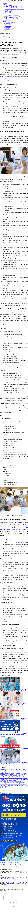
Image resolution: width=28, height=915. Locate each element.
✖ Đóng (24, 454)
